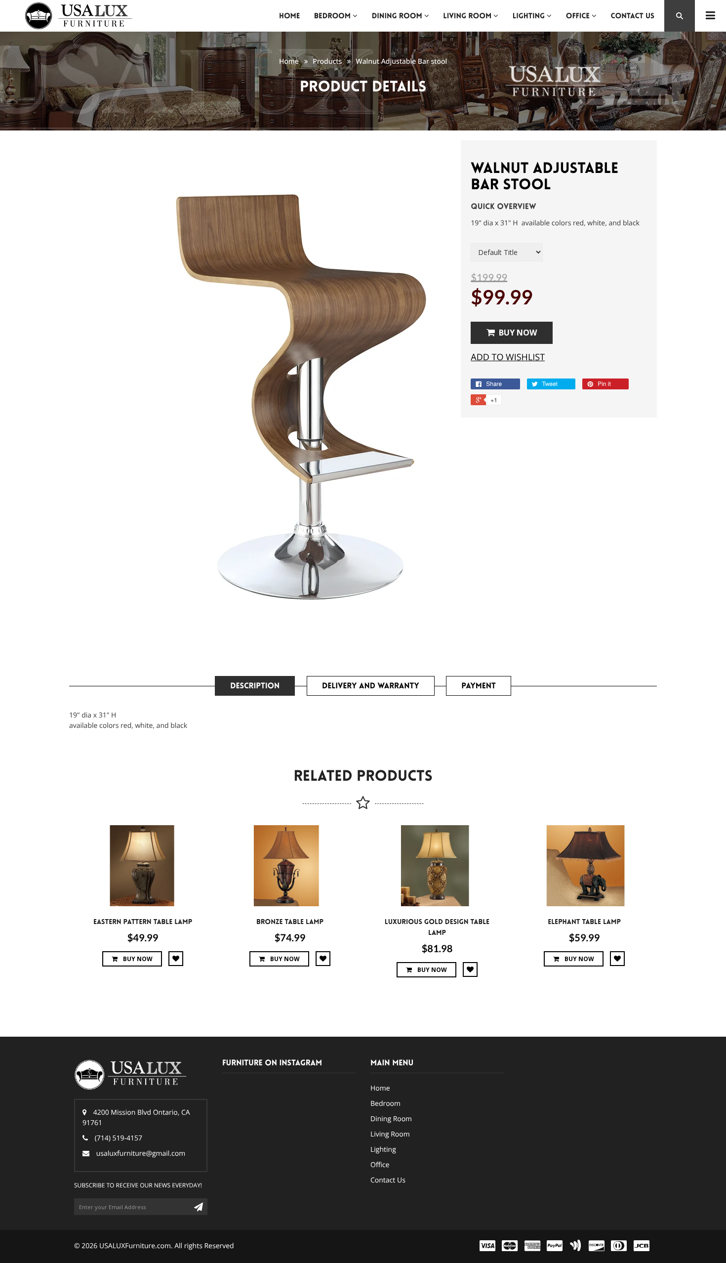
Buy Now (518, 332)
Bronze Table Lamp (289, 922)
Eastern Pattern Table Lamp (142, 922)
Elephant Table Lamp (584, 922)
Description (255, 686)
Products (327, 61)
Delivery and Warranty (370, 686)
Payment (478, 686)
